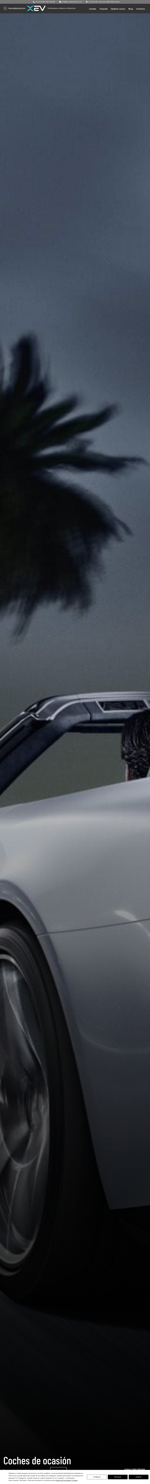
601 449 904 (50, 2)
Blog (130, 9)
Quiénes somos (118, 9)
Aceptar (139, 1477)
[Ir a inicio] (14, 8)
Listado (92, 9)
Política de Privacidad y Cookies (67, 1480)
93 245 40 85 (40, 2)
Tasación (103, 9)
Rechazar (117, 1477)
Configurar (97, 1477)
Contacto (140, 9)
